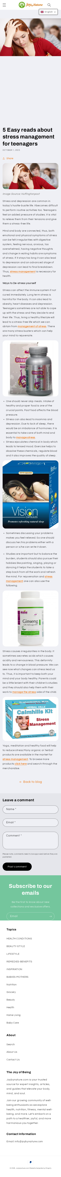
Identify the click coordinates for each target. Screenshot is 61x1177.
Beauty (11, 1000)
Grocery (11, 992)
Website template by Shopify (40, 1168)
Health (10, 1007)
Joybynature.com (22, 1168)
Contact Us (13, 1059)
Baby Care (13, 1023)
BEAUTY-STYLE (16, 946)
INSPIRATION (14, 969)
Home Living (14, 1015)
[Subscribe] (50, 916)
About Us (12, 1052)
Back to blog (32, 781)
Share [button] (10, 158)
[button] (4, 5)
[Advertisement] (30, 94)
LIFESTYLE (13, 954)
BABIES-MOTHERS (17, 977)
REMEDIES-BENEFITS (19, 961)
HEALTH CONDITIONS (19, 938)
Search (11, 1044)
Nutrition (12, 984)
